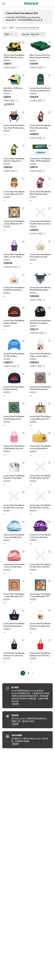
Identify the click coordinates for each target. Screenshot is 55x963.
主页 (4, 27)
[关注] (23, 42)
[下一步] (33, 673)
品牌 (11, 27)
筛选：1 (9, 34)
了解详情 (30, 704)
